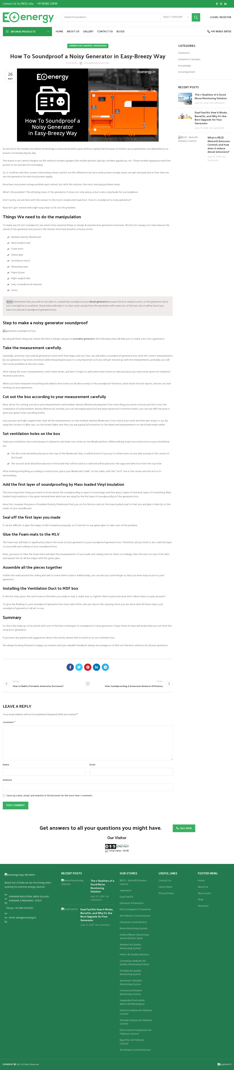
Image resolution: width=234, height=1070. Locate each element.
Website (7, 780)
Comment (9, 723)
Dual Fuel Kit (126, 897)
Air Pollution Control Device (135, 916)
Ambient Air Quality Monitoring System (130, 946)
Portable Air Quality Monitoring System (130, 972)
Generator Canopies (80, 46)
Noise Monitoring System (134, 928)
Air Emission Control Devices (135, 1050)
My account (204, 893)
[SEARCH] (196, 17)
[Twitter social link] (79, 667)
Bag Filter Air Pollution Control (132, 1042)
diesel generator (98, 302)
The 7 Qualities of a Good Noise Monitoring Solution (211, 96)
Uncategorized (186, 72)
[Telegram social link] (105, 667)
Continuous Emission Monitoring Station (131, 992)
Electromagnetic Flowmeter (135, 909)
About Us (203, 887)
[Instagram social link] (221, 3)
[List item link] (29, 908)
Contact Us (165, 881)
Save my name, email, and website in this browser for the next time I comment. (50, 796)
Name (6, 765)
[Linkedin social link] (225, 3)
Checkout (203, 906)
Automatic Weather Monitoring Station (131, 982)
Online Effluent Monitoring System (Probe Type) (134, 936)
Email (92, 765)
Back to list (87, 683)
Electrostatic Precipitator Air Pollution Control (135, 1032)
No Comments (217, 103)
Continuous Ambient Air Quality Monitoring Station (134, 962)
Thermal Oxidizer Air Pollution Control (136, 1022)
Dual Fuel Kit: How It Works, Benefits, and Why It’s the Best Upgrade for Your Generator (211, 118)
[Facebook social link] (217, 3)
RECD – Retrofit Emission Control (133, 882)
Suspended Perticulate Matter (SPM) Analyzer (132, 1002)
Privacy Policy (166, 893)
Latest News (165, 887)
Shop (200, 900)
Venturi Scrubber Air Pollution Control (136, 1012)
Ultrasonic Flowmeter (132, 903)
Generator (184, 53)
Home (201, 881)
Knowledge (100, 46)
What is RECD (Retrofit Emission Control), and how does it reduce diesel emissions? (218, 144)
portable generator (84, 339)
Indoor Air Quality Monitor (134, 955)
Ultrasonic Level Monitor (133, 922)
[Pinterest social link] (87, 667)
